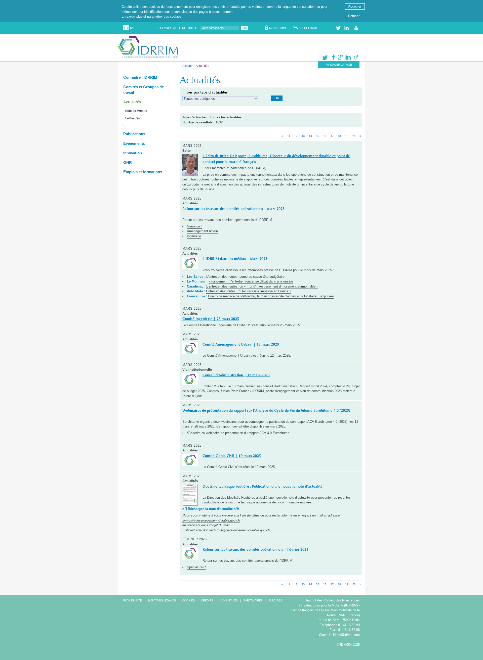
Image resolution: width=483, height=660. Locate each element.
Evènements (134, 143)
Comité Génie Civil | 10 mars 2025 (232, 455)
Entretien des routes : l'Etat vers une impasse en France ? (248, 291)
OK (245, 27)
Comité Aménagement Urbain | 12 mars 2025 (241, 344)
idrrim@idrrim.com (346, 635)
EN (132, 27)
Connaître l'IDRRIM (140, 77)
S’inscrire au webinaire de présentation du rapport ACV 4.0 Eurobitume (238, 433)
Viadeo (354, 58)
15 (317, 135)
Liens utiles (228, 600)
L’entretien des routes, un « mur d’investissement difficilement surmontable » (262, 286)
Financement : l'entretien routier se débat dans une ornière (251, 281)
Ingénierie (194, 236)
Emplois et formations (142, 172)
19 (346, 135)
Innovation (132, 153)
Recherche (309, 27)
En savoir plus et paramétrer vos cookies (151, 16)
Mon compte (278, 28)
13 (303, 135)
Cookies (188, 600)
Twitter (338, 28)
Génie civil (194, 226)
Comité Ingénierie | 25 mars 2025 (210, 318)
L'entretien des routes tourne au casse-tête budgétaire (245, 276)
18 (339, 135)
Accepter (354, 6)
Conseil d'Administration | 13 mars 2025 (236, 375)
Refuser (353, 16)
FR (126, 27)
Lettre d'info (133, 118)
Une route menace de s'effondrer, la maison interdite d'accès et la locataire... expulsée (271, 296)
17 (332, 135)
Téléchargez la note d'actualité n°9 (212, 509)
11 (288, 135)
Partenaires (253, 600)
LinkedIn (347, 28)
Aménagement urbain (202, 231)
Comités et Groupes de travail (143, 90)
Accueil (187, 66)
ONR (127, 162)
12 (295, 135)
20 (353, 135)
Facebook (331, 58)
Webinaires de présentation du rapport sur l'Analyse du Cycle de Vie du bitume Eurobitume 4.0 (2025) (266, 410)
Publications (134, 134)
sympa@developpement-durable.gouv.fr (211, 520)
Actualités (132, 102)
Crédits (207, 600)
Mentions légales (162, 600)
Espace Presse (136, 111)
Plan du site (132, 600)
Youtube (357, 28)
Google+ (339, 58)
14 (310, 135)
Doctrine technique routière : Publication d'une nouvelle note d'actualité (263, 486)
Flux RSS (275, 600)
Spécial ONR (196, 567)
